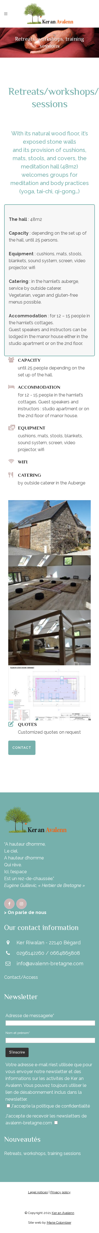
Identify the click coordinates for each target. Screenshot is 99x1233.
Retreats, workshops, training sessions (42, 1153)
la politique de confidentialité (61, 1106)
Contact (21, 748)
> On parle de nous (25, 912)
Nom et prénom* (18, 1033)
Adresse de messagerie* (30, 1015)
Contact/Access (21, 977)
